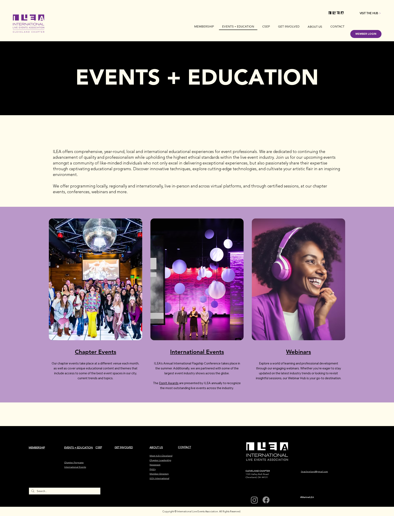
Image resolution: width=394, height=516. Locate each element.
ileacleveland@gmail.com (314, 471)
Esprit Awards (169, 383)
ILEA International (159, 478)
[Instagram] (254, 500)
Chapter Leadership (160, 460)
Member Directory (159, 474)
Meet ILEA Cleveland (161, 455)
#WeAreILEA (307, 497)
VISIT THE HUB (370, 13)
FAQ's (153, 469)
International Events (197, 351)
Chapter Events (95, 351)
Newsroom (155, 465)
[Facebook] (266, 500)
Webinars (298, 351)
